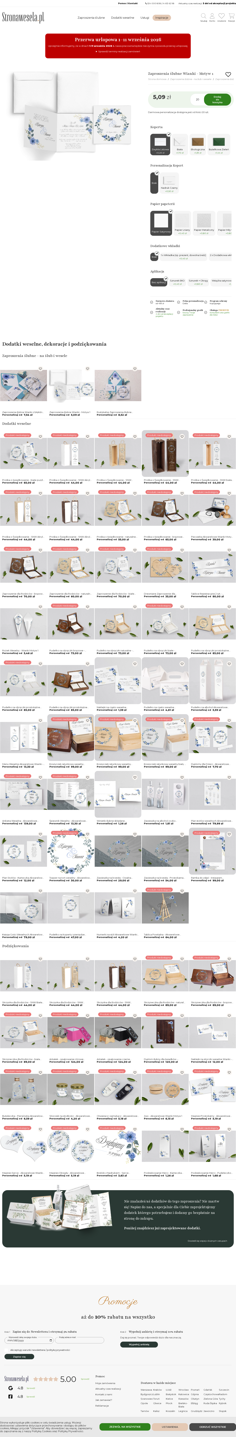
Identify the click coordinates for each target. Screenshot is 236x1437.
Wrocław (183, 1389)
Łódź (169, 1389)
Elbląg (194, 1403)
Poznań (195, 1389)
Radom (223, 1394)
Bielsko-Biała (183, 1405)
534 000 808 (154, 3)
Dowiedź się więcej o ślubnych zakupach (207, 1241)
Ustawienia (170, 1427)
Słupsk (222, 1411)
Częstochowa (211, 1394)
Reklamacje (102, 1405)
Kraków (157, 1389)
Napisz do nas (141, 1207)
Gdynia (195, 1394)
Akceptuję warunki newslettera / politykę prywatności (40, 1350)
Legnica (182, 1411)
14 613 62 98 (168, 3)
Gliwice (157, 1403)
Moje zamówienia (105, 1383)
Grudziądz (196, 1411)
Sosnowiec (147, 1398)
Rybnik (222, 1403)
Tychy (222, 1398)
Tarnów (145, 1411)
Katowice (183, 1394)
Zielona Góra (211, 1398)
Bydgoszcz (147, 1394)
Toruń (156, 1398)
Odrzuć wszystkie (212, 1427)
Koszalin (170, 1411)
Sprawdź (85, 1379)
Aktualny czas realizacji (108, 1388)
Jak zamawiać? (103, 1400)
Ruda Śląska (210, 1403)
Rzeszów (183, 1398)
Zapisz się (19, 1356)
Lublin (156, 1394)
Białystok (171, 1394)
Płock (169, 1403)
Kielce (169, 1398)
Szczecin (224, 1389)
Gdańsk (208, 1389)
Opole (144, 1403)
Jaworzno (209, 1411)
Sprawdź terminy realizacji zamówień (119, 51)
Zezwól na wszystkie (125, 1426)
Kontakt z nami (103, 1394)
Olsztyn (195, 1398)
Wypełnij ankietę (139, 1344)
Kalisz (156, 1411)
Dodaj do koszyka (218, 99)
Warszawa (146, 1389)
